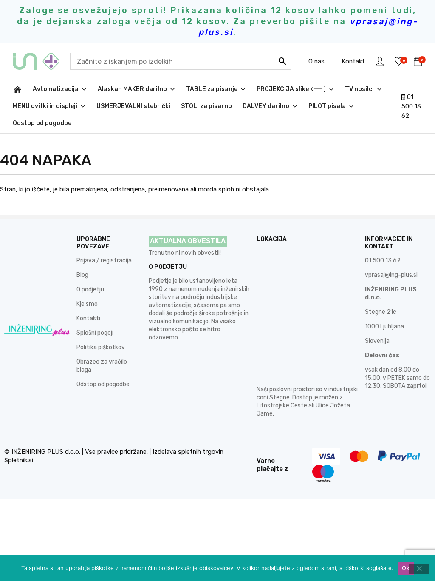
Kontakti (88, 318)
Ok (406, 567)
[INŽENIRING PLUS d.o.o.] (41, 61)
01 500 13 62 (411, 106)
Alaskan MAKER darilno (132, 89)
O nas (316, 61)
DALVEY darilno (266, 106)
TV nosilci (359, 89)
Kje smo (87, 304)
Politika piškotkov (100, 347)
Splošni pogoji (94, 332)
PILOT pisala (327, 106)
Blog (82, 275)
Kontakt (353, 61)
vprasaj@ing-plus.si (391, 275)
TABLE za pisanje (211, 89)
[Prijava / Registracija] (380, 61)
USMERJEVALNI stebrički (133, 106)
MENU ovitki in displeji (45, 106)
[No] (419, 569)
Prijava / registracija (104, 260)
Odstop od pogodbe (42, 123)
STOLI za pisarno (206, 106)
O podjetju (90, 289)
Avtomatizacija (56, 89)
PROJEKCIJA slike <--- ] (291, 89)
